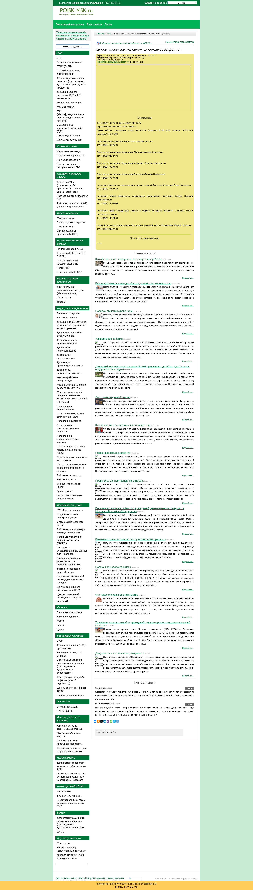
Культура (62, 607)
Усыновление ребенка (109, 338)
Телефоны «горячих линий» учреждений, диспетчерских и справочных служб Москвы (72, 35)
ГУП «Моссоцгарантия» (70, 510)
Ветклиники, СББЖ (67, 706)
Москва (100, 33)
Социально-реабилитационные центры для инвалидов (72, 550)
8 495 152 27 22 (126, 886)
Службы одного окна (68, 135)
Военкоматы (64, 791)
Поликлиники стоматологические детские (68, 439)
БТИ (59, 58)
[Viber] (108, 721)
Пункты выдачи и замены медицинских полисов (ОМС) (71, 449)
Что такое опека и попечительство (116, 594)
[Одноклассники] (98, 721)
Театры (61, 625)
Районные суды (65, 226)
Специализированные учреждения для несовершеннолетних (69, 561)
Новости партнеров (115, 878)
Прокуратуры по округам (71, 222)
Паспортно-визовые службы (69, 175)
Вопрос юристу (94, 24)
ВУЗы (60, 640)
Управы (61, 302)
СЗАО (108, 33)
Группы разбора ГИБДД (70, 248)
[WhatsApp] (111, 721)
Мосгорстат (63, 843)
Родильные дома (66, 479)
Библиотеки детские (68, 616)
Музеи (60, 620)
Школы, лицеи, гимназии (70, 695)
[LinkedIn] (104, 721)
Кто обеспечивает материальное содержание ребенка (128, 259)
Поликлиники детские (69, 421)
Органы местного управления (67, 280)
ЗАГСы (60, 831)
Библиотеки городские (69, 612)
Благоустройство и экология (68, 719)
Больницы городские (68, 313)
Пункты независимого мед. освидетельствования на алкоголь (72, 467)
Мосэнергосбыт (65, 106)
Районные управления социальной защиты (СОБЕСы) (126, 43)
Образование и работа (70, 635)
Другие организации (69, 838)
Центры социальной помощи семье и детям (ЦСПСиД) (69, 597)
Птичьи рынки (65, 711)
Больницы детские (67, 317)
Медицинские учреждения (72, 308)
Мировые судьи (65, 218)
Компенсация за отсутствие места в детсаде (122, 425)
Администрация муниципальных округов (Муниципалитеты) (70, 290)
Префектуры (64, 297)
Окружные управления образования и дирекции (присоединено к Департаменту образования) (70, 666)
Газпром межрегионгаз (69, 62)
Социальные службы (69, 505)
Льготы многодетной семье (112, 397)
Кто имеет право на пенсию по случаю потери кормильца (130, 539)
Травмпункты (64, 491)
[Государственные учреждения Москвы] (76, 17)
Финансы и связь (67, 146)
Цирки (60, 629)
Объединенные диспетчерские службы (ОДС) (69, 128)
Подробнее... (187, 278)
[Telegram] (117, 721)
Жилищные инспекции (69, 102)
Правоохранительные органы (70, 242)
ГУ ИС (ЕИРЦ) (64, 66)
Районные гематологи (69, 475)
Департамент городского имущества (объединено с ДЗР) (71, 766)
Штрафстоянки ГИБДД (69, 272)
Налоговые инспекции (69, 151)
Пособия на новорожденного (113, 566)
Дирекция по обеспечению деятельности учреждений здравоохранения (71, 325)
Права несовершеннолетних (112, 452)
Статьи (108, 24)
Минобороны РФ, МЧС (70, 786)
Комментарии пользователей (180, 42)
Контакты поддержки (95, 878)
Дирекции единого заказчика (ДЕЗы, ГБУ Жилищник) (69, 95)
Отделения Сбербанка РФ (71, 155)
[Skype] (114, 721)
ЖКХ (59, 52)
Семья (60, 812)
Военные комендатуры (69, 795)
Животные (63, 701)
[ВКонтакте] (95, 721)
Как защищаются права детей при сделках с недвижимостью (133, 283)
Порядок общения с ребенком (113, 310)
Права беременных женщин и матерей (119, 480)
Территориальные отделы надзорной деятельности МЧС (71, 803)
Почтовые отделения (68, 160)
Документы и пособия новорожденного (119, 653)
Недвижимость (66, 757)
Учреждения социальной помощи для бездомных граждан (70, 579)
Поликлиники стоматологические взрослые (68, 428)
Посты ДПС (63, 268)
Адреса (59, 878)
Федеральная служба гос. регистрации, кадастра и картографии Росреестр (71, 776)
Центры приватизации (69, 139)
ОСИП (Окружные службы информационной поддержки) (71, 680)
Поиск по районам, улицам (70, 24)
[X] (101, 721)
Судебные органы (67, 213)
